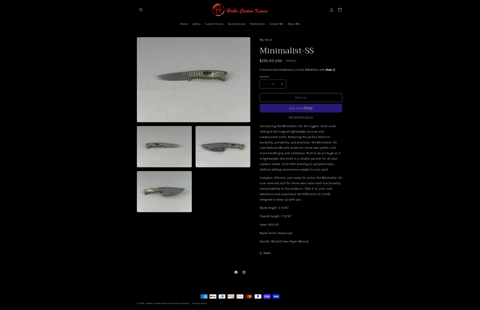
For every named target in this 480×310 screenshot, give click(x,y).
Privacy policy (200, 303)
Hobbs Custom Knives (157, 303)
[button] (141, 10)
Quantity (264, 76)
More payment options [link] (301, 117)
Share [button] (267, 253)
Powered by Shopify (179, 303)
